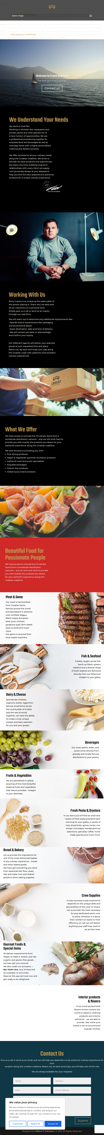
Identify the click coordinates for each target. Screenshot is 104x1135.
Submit (83, 1120)
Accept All (53, 1124)
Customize (18, 1124)
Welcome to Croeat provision (52, 75)
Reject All (35, 1124)
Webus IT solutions (44, 1131)
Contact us (52, 88)
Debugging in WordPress (23, 34)
